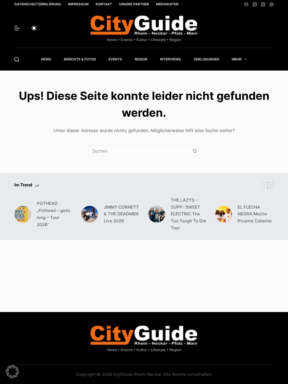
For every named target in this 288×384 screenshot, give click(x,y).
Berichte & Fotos (80, 59)
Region (141, 59)
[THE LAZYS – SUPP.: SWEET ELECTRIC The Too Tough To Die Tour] (156, 214)
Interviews (170, 59)
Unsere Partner (134, 4)
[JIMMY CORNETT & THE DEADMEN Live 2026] (89, 214)
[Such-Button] (194, 151)
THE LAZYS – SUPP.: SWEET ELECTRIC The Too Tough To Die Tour (188, 214)
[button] (12, 371)
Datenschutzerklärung (37, 4)
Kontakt (104, 4)
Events (115, 59)
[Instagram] (263, 4)
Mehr (237, 59)
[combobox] (138, 151)
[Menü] (17, 28)
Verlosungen (206, 59)
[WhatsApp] (271, 4)
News (46, 59)
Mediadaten (167, 4)
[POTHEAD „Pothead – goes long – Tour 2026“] (22, 214)
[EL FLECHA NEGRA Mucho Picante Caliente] (223, 214)
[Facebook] (246, 4)
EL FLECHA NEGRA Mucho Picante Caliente (255, 214)
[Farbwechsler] (34, 28)
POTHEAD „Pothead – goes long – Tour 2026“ (53, 214)
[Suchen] (16, 59)
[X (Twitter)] (255, 4)
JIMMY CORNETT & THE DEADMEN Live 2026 (121, 214)
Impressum (78, 4)
